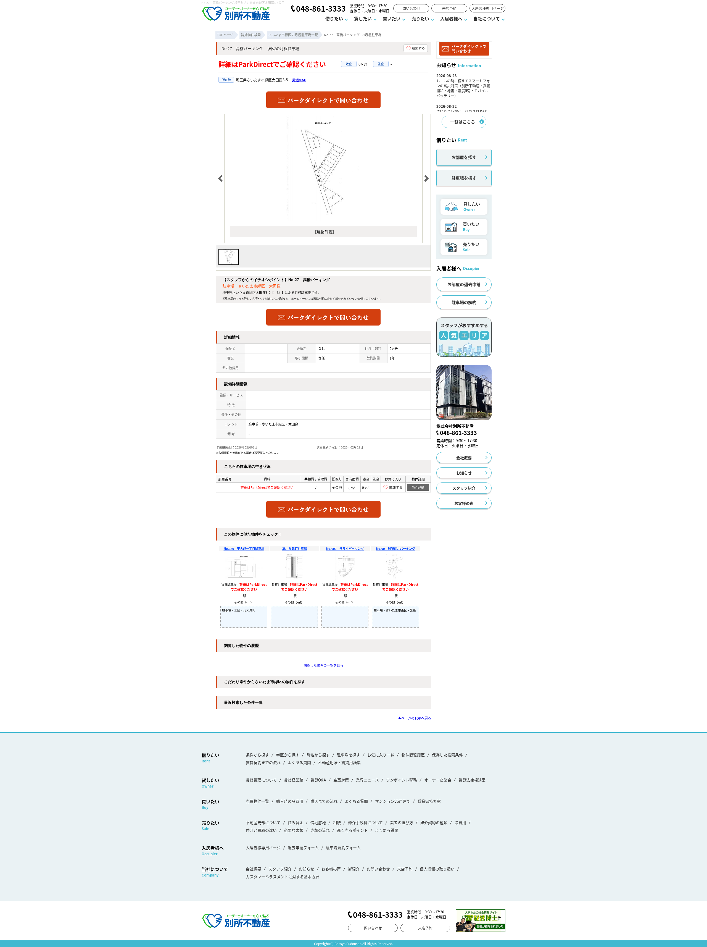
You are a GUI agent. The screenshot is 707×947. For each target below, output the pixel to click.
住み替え (295, 822)
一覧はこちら (462, 122)
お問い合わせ (378, 868)
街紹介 (354, 868)
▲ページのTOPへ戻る (414, 718)
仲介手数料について (365, 822)
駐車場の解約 (464, 302)
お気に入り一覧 (380, 754)
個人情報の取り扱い (437, 868)
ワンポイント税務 (401, 779)
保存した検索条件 (447, 754)
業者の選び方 (401, 822)
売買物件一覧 (257, 801)
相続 (337, 822)
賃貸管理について (261, 779)
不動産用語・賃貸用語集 (339, 762)
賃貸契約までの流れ (263, 762)
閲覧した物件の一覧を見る (323, 665)
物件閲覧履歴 (413, 754)
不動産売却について (263, 822)
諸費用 (460, 822)
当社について (486, 18)
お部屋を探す (464, 157)
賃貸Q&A (318, 779)
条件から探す (257, 754)
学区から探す (287, 754)
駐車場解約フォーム (343, 847)
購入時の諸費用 (289, 801)
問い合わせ (411, 8)
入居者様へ (451, 18)
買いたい (391, 18)
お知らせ (464, 473)
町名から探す (318, 754)
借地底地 (318, 822)
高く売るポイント (352, 830)
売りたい (420, 18)
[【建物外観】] (323, 219)
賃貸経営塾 (293, 779)
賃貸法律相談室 (472, 779)
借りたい (334, 18)
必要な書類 (293, 830)
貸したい (363, 18)
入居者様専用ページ (487, 8)
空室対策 (341, 779)
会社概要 (464, 457)
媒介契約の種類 (433, 822)
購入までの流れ (323, 801)
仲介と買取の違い (261, 830)
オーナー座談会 (437, 779)
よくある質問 (299, 762)
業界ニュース (367, 779)
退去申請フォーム (303, 847)
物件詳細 (418, 487)
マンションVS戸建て (392, 801)
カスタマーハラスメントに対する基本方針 (282, 876)
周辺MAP (299, 80)
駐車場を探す (464, 178)
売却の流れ (320, 830)
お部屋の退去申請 (464, 284)
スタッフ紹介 (464, 488)
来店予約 (449, 8)
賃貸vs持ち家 (429, 801)
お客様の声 (464, 503)
